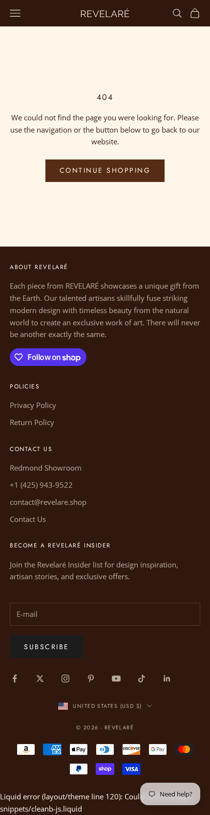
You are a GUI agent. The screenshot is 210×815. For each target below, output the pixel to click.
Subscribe (46, 647)
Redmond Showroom (46, 468)
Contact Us (28, 519)
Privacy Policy (33, 405)
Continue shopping (105, 170)
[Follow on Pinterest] (91, 678)
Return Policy (32, 422)
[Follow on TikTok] (142, 678)
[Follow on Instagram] (65, 678)
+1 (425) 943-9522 (41, 485)
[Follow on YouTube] (116, 678)
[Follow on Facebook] (15, 678)
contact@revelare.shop (48, 502)
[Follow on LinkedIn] (167, 678)
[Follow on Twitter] (40, 678)
